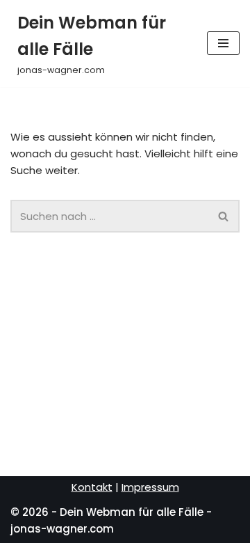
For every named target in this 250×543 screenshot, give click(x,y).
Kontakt (92, 487)
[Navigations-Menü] (223, 43)
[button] (223, 216)
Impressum (150, 487)
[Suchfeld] (224, 216)
